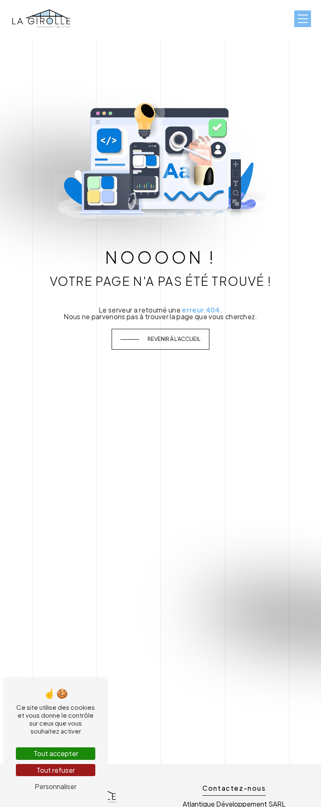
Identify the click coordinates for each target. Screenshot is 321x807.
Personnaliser (55, 786)
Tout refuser (55, 770)
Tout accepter (55, 753)
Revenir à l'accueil (174, 338)
